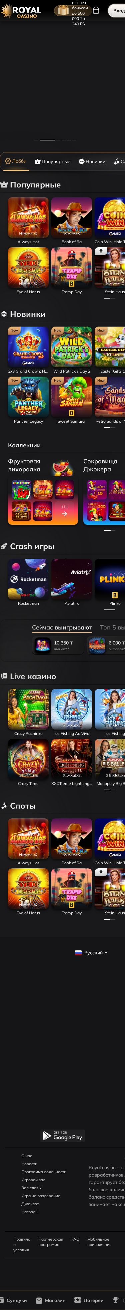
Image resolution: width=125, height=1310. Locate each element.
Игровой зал (33, 1179)
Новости (29, 1163)
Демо (17, 197)
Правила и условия (21, 1239)
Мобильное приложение (99, 1239)
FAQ (75, 1239)
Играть (28, 236)
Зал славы (31, 1187)
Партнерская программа (50, 1239)
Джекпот (30, 1203)
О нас (26, 1155)
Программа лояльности (43, 1171)
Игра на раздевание (40, 1195)
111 (64, 506)
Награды (29, 1211)
